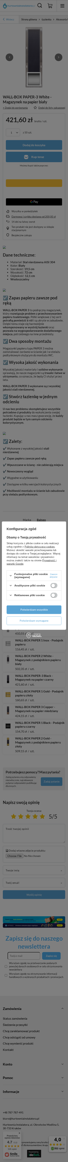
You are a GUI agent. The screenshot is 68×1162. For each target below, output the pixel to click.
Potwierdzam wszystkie (34, 609)
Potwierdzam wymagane (34, 620)
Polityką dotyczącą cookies (40, 546)
